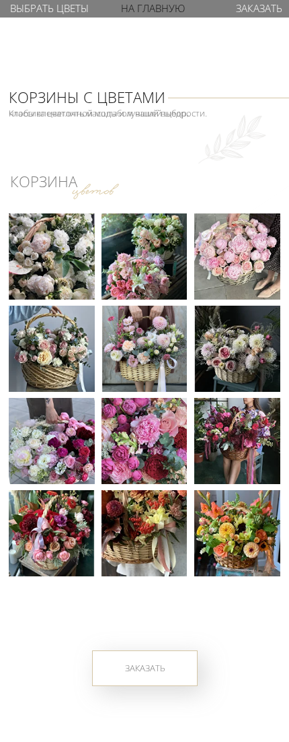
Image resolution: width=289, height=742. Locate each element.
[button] (258, 9)
